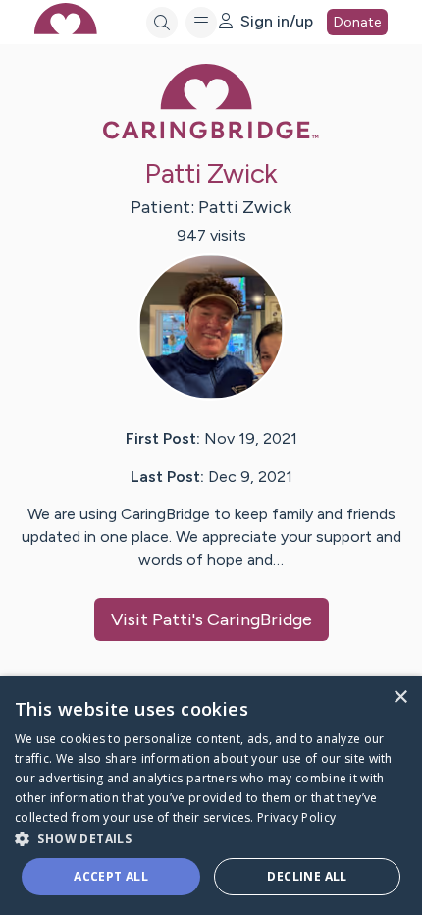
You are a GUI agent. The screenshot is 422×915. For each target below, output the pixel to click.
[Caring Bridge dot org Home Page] (211, 135)
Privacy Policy (296, 817)
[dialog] (211, 795)
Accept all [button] (111, 876)
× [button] (400, 697)
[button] (211, 838)
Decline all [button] (306, 876)
